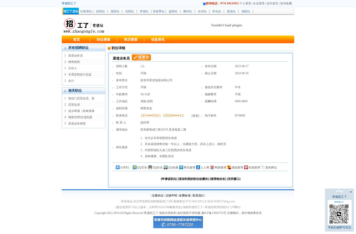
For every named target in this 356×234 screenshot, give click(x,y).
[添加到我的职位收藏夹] (193, 179)
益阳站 (173, 11)
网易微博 (220, 167)
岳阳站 (129, 11)
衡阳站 (115, 11)
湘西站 (245, 11)
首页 (76, 39)
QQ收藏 (173, 167)
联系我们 (198, 195)
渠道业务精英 (77, 123)
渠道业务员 (75, 55)
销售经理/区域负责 (80, 117)
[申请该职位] (169, 179)
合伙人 (72, 68)
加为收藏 (286, 3)
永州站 (202, 11)
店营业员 (74, 104)
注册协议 (157, 195)
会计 (71, 80)
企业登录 (259, 3)
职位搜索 (103, 39)
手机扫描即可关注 (339, 227)
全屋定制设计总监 (80, 74)
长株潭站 (86, 11)
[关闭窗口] (233, 179)
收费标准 (185, 195)
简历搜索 (131, 39)
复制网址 (271, 167)
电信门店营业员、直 (81, 98)
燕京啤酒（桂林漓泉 (81, 111)
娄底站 (231, 11)
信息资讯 (158, 39)
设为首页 (272, 3)
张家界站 (158, 11)
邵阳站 (100, 11)
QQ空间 (142, 167)
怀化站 (216, 11)
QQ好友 (158, 167)
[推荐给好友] (218, 179)
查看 (195, 115)
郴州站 (187, 11)
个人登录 (245, 3)
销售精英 (74, 62)
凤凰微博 (254, 167)
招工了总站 (71, 11)
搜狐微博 (237, 167)
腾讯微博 (189, 167)
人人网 (205, 167)
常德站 (144, 11)
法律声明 (171, 195)
